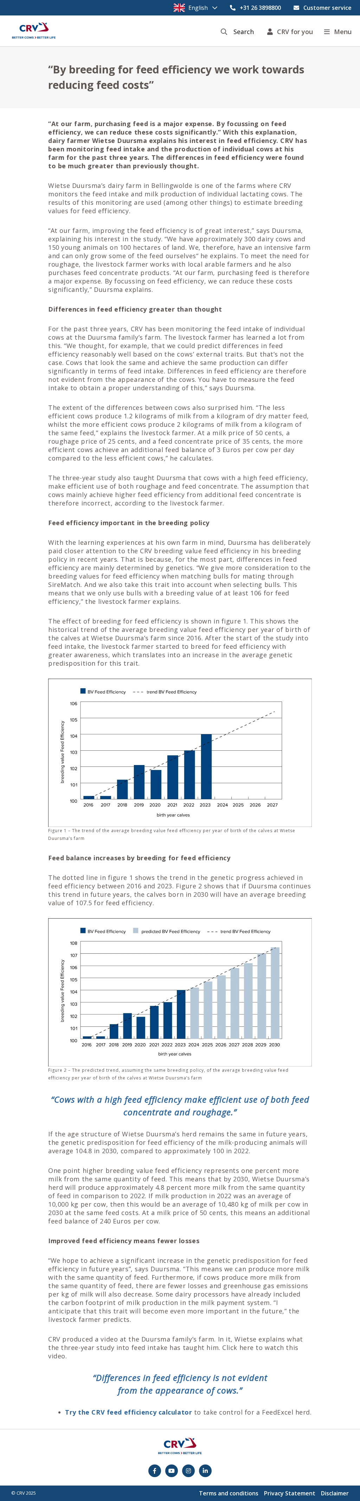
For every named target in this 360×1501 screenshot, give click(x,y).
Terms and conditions (228, 1493)
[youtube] (171, 1470)
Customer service (327, 8)
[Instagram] (188, 1470)
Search (243, 32)
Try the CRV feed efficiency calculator (128, 1412)
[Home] (34, 30)
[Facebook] (154, 1470)
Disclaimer (335, 1493)
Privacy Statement (289, 1493)
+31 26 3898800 (260, 8)
